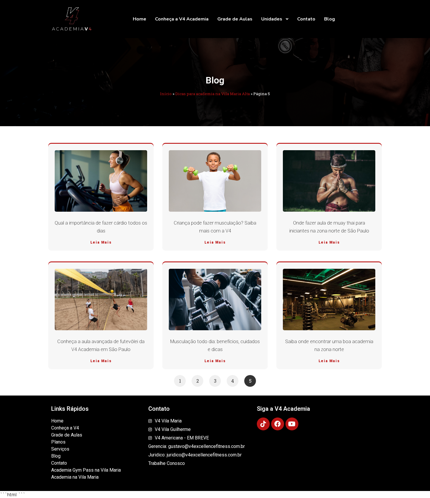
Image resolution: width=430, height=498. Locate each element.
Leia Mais (100, 242)
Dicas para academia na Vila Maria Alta (212, 93)
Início (166, 93)
